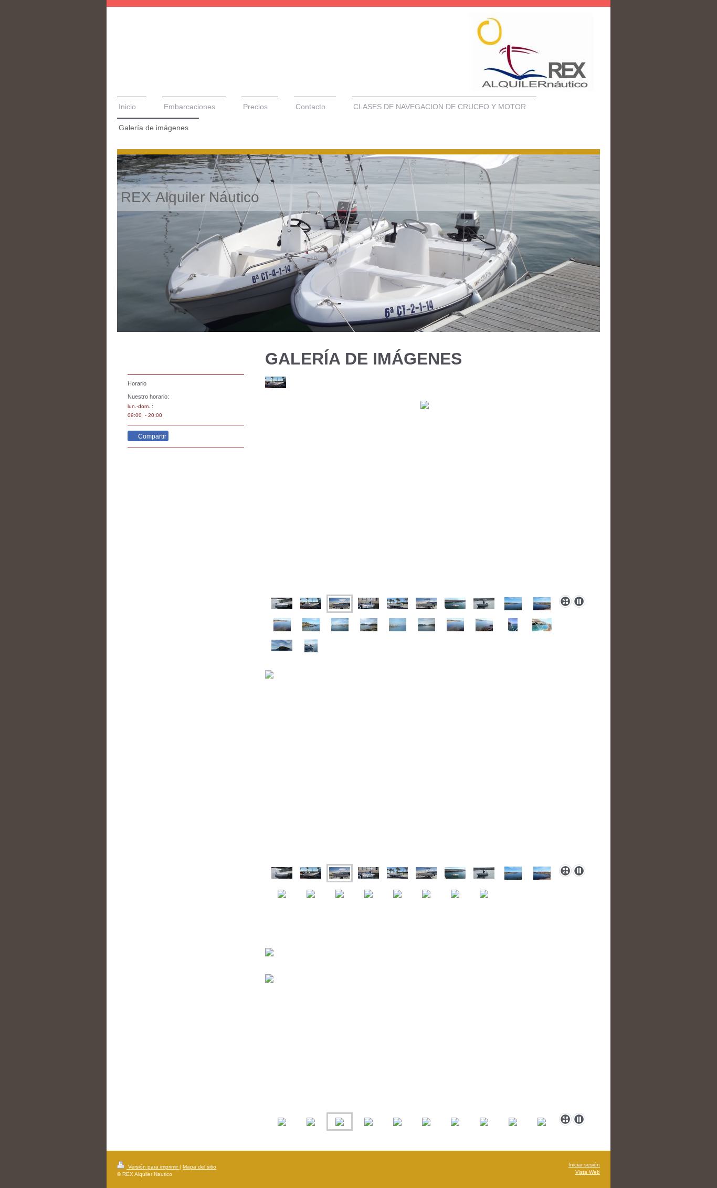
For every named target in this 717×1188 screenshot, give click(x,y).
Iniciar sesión (584, 1165)
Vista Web (587, 1172)
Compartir (151, 436)
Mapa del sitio (199, 1167)
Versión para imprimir (153, 1167)
